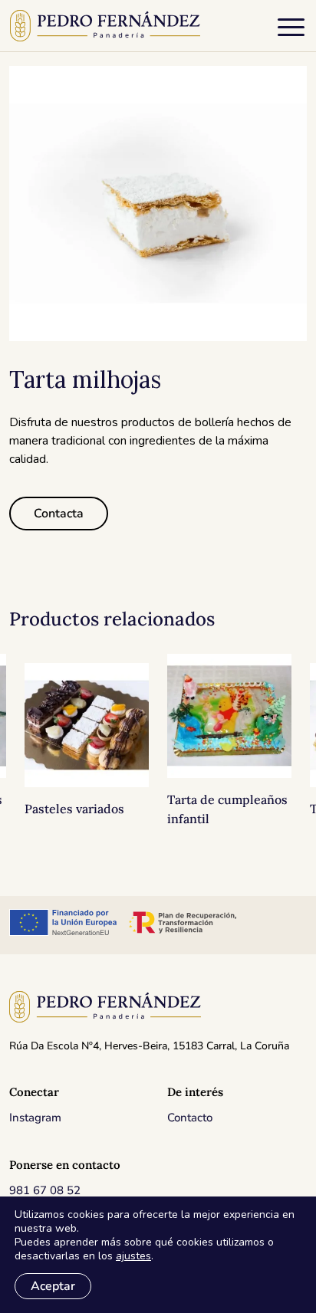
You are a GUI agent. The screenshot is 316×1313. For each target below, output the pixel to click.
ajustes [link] (133, 1256)
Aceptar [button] (53, 1286)
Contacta (59, 513)
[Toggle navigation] (291, 29)
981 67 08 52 (45, 1190)
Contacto (189, 1117)
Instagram (35, 1117)
